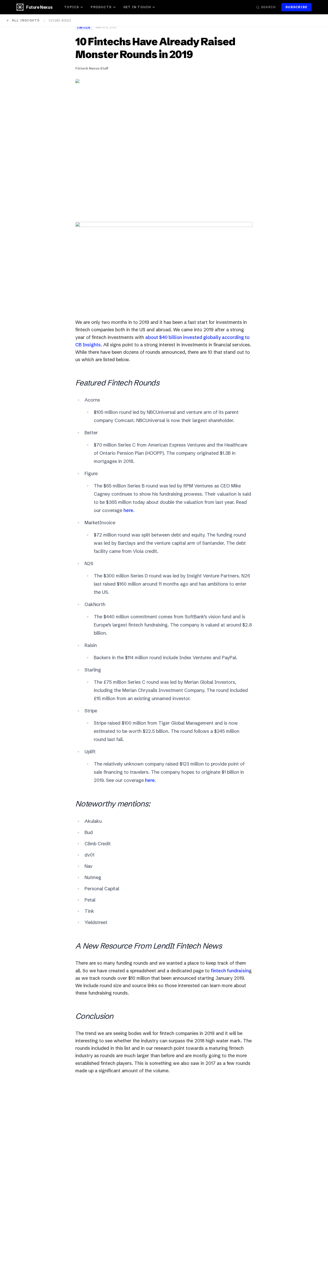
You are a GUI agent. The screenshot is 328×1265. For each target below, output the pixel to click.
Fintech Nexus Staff (91, 68)
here (128, 510)
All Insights (25, 20)
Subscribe (296, 7)
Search (268, 7)
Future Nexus (39, 7)
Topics (71, 7)
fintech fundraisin (230, 971)
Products (101, 7)
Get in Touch (137, 7)
